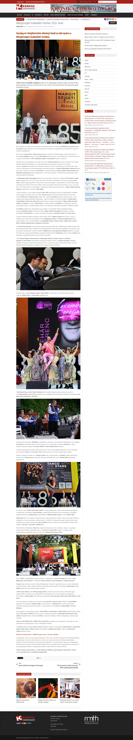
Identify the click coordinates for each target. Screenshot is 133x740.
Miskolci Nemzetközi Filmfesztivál (94, 34)
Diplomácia (38, 15)
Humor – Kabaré (89, 79)
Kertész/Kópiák (49, 19)
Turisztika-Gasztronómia (75, 15)
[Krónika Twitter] (29, 723)
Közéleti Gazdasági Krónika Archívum (35, 2)
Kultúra (46, 15)
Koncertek (35, 26)
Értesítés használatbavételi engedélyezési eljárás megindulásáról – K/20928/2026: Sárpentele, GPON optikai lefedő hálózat (100, 130)
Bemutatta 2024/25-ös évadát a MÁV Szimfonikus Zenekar (100, 40)
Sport (87, 15)
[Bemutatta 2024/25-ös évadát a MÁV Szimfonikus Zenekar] (70, 688)
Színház (40, 26)
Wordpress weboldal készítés (42, 737)
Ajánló (31, 26)
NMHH (89, 111)
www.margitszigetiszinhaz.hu (23, 652)
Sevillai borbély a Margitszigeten (93, 45)
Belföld (19, 15)
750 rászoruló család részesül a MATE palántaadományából (67, 666)
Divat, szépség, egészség (57, 15)
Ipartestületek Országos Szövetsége (31, 664)
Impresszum (20, 2)
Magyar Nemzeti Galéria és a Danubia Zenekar (97, 37)
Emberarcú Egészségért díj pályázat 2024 (31, 19)
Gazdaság (27, 15)
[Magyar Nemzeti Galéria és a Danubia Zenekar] (48, 688)
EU (32, 15)
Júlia (26, 26)
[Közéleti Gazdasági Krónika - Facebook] (18, 723)
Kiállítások (87, 82)
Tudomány (94, 15)
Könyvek (87, 89)
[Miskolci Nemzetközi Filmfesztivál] (26, 688)
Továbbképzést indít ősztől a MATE (64, 19)
